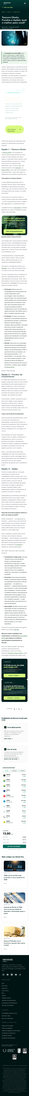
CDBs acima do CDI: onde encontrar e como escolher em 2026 (14, 877)
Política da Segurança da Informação (11, 1030)
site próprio (17, 207)
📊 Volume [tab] (22, 770)
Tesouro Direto (7, 152)
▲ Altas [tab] (6, 770)
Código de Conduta (7, 1035)
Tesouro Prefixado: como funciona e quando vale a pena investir (14, 943)
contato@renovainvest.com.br (9, 1013)
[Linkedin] (11, 974)
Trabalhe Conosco (6, 998)
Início (3, 12)
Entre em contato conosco (15, 653)
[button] (25, 3)
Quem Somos (5, 990)
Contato (4, 995)
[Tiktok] (20, 974)
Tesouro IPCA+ (5, 170)
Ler (5, 883)
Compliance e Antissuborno (9, 1033)
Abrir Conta (4, 985)
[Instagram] (3, 974)
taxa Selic (18, 168)
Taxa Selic (4, 268)
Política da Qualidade (7, 1028)
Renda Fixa (16, 12)
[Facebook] (7, 974)
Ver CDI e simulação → (14, 846)
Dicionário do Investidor (8, 1005)
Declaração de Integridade (8, 1038)
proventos (19, 544)
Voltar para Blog (8, 7)
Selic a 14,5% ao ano (8, 55)
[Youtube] (16, 974)
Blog (9, 12)
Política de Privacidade (7, 1025)
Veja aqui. (16, 629)
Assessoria (4, 988)
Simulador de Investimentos (9, 1000)
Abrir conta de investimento (11, 130)
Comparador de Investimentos (9, 1003)
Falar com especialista (7, 1018)
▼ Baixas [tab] (14, 770)
